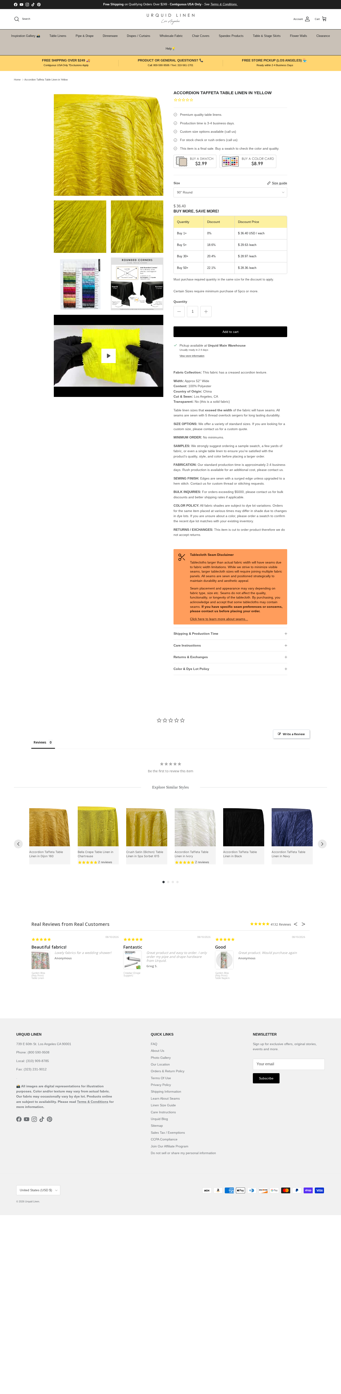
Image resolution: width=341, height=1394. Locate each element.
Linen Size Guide (163, 1105)
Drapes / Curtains (138, 36)
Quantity (180, 301)
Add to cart (230, 332)
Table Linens (57, 36)
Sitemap (157, 1125)
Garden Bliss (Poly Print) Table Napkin (222, 976)
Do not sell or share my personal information (183, 1153)
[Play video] (108, 356)
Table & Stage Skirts (267, 36)
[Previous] (18, 844)
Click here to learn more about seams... (219, 619)
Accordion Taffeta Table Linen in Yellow (46, 79)
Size (177, 183)
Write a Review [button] (294, 734)
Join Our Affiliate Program (169, 1146)
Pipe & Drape (84, 36)
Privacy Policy (161, 1085)
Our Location (160, 1064)
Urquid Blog (159, 1119)
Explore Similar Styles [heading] (170, 787)
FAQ (154, 1044)
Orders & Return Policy (167, 1071)
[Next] (322, 844)
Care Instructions (187, 645)
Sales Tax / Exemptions (168, 1132)
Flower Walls (298, 36)
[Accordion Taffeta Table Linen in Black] (243, 825)
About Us (157, 1051)
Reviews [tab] (40, 742)
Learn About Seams (165, 1098)
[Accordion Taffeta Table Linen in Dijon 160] (49, 825)
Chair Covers (200, 36)
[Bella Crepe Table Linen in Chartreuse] (98, 825)
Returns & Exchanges (191, 657)
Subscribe (266, 1078)
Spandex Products (231, 36)
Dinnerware (110, 36)
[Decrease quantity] (179, 311)
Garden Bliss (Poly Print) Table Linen (38, 976)
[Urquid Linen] (170, 19)
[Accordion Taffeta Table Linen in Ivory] (195, 825)
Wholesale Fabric (171, 36)
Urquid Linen (32, 1201)
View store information (192, 355)
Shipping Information (166, 1091)
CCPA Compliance (164, 1139)
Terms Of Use (161, 1078)
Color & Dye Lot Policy (191, 669)
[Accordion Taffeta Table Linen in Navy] (292, 825)
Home (17, 79)
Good (220, 947)
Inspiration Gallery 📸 (25, 36)
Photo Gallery (161, 1057)
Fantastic (132, 947)
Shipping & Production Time (196, 633)
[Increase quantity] (206, 311)
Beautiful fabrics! (48, 947)
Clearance (323, 36)
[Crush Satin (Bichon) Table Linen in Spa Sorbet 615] (146, 825)
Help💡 (170, 48)
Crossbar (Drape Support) (131, 974)
